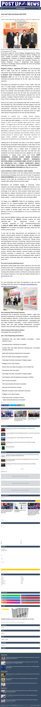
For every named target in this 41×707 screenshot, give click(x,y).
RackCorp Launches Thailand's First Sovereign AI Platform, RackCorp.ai (7, 511)
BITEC (4, 402)
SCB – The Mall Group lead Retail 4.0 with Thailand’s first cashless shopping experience (21, 695)
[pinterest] (30, 598)
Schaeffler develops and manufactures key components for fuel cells (17, 619)
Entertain (2, 582)
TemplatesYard (9, 705)
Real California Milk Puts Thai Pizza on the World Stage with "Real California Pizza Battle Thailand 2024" (22, 679)
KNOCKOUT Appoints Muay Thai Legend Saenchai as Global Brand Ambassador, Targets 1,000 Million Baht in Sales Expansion (22, 658)
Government (3, 583)
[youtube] (30, 603)
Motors (2, 579)
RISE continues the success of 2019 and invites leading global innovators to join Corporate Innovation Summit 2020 (22, 460)
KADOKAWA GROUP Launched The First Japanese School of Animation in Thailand (20, 442)
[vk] (30, 600)
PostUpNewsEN (20, 8)
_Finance (22, 468)
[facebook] (30, 595)
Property (22, 578)
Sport (22, 582)
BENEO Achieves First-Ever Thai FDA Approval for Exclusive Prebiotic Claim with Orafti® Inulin (22, 673)
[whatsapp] (10, 595)
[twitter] (10, 598)
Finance (22, 576)
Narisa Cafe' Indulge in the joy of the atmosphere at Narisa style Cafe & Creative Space (21, 683)
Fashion (22, 580)
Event (8, 402)
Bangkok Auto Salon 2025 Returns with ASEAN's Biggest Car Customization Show (20, 428)
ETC (1, 584)
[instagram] (10, 600)
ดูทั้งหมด (37, 500)
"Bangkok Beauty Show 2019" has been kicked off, (6, 418)
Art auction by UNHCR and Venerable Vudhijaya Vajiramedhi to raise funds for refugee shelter (23, 433)
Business (2, 468)
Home (2, 576)
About (35, 705)
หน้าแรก (2, 11)
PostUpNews (3, 549)
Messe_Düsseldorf (12, 402)
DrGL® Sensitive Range (10, 446)
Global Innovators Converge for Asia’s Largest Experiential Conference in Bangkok (21, 463)
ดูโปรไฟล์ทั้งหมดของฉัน (4, 550)
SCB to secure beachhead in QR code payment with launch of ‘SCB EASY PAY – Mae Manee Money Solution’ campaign (22, 691)
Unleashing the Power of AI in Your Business (20, 511)
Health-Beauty (3, 580)
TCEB (4, 11)
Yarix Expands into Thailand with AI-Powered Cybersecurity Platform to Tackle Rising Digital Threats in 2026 (22, 667)
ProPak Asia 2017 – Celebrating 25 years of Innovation (34, 418)
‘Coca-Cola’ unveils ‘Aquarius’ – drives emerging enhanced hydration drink (19, 437)
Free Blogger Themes (20, 705)
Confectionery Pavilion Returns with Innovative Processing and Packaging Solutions (20, 419)
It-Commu (22, 579)
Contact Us (38, 705)
